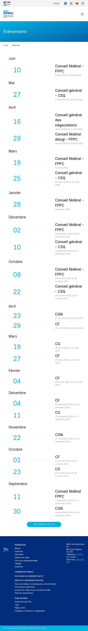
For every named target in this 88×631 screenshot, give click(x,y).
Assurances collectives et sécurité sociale (32, 590)
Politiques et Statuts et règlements (30, 611)
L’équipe (18, 564)
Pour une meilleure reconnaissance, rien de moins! (35, 584)
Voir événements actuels (44, 524)
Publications (21, 598)
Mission (18, 548)
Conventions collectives (25, 587)
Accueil (5, 45)
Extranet (56, 3)
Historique (19, 554)
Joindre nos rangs (22, 557)
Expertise (19, 551)
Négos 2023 (20, 608)
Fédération (20, 545)
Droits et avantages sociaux (29, 580)
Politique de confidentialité (29, 576)
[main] (44, 278)
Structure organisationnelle (26, 561)
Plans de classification (24, 593)
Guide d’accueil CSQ (23, 602)
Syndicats (19, 567)
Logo (17, 605)
